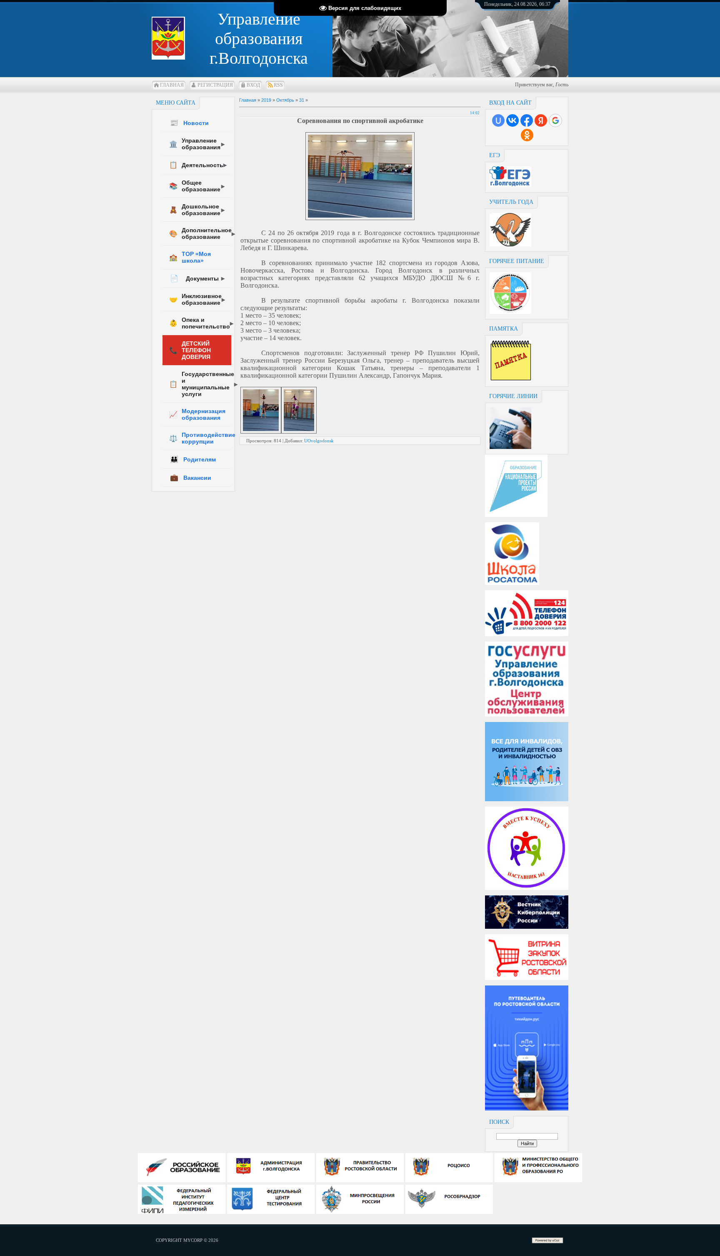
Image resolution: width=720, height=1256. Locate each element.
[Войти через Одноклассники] (527, 135)
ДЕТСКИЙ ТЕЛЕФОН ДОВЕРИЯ (190, 350)
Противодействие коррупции (200, 438)
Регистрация (215, 85)
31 (301, 100)
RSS (278, 85)
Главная (172, 85)
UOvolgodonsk (319, 440)
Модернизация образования (197, 414)
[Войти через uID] (498, 120)
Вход (253, 85)
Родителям (193, 459)
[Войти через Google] (555, 120)
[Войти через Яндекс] (541, 120)
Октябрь (285, 100)
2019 (266, 100)
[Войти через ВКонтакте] (512, 120)
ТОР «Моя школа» (190, 257)
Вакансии (190, 477)
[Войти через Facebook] (526, 120)
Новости (189, 122)
